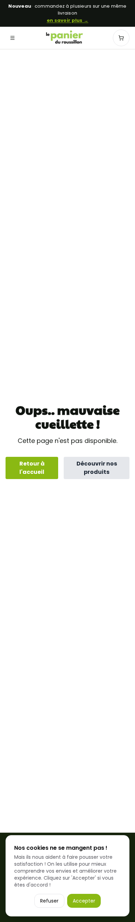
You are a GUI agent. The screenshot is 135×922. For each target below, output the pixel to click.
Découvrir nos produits (96, 468)
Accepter (84, 900)
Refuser (49, 900)
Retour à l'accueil (32, 468)
